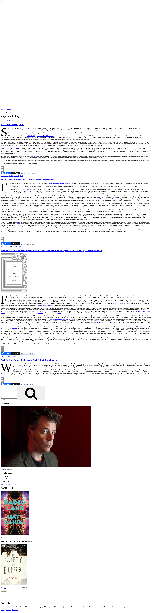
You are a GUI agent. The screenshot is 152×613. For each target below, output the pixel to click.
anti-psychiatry (116, 303)
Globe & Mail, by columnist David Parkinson (40, 136)
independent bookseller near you (61, 344)
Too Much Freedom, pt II (12, 124)
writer (22, 367)
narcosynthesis (54, 319)
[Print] (76, 170)
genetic (59, 313)
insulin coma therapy (64, 319)
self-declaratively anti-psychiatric (107, 199)
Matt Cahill (4, 478)
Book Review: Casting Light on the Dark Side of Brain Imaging (29, 360)
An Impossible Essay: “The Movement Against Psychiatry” (27, 180)
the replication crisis (45, 305)
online (74, 344)
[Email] (76, 167)
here (5, 537)
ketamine (40, 313)
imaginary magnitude (6, 109)
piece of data (14, 148)
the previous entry (28, 128)
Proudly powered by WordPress (9, 610)
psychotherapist (31, 367)
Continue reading (114, 374)
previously (33, 156)
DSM (98, 322)
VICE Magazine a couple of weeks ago (60, 183)
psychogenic (60, 374)
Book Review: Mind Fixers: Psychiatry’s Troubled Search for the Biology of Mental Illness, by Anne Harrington (51, 250)
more (5, 469)
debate (18, 222)
